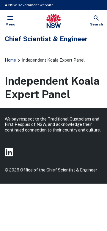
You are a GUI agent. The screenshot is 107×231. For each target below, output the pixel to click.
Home (10, 60)
